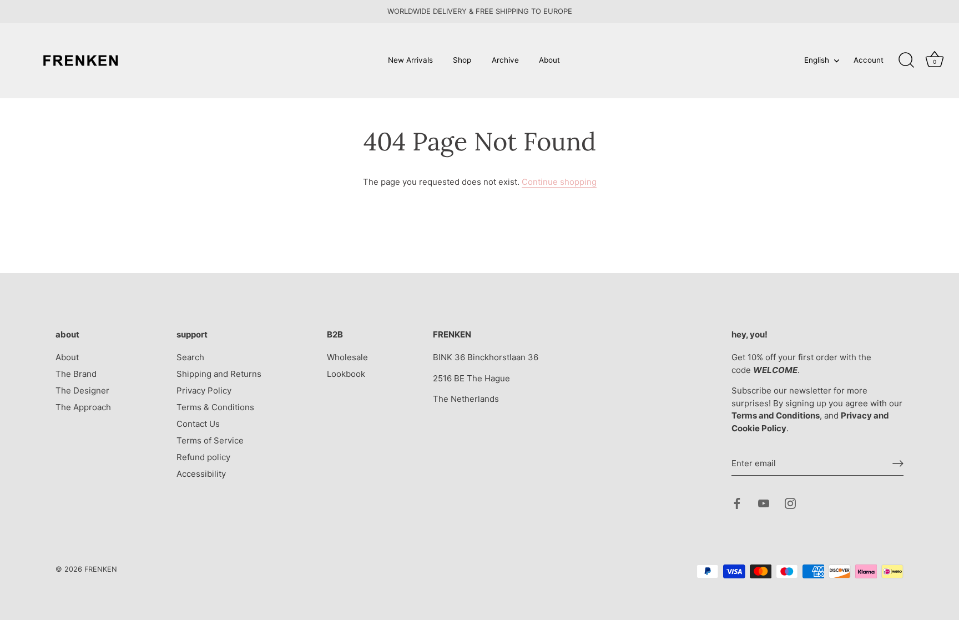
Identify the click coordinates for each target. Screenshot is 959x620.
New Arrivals (410, 60)
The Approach (83, 407)
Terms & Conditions (215, 407)
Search (190, 357)
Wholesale (347, 357)
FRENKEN (100, 569)
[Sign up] (898, 463)
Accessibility (201, 473)
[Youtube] (763, 502)
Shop (462, 60)
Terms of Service (210, 440)
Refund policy (203, 457)
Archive (505, 60)
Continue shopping (559, 182)
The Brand (76, 374)
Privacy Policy (203, 390)
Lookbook (346, 374)
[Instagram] (790, 502)
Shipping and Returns (218, 374)
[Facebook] (737, 502)
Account (869, 60)
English (816, 60)
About (549, 60)
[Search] (906, 60)
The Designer (82, 390)
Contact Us (198, 424)
